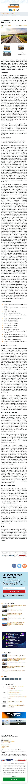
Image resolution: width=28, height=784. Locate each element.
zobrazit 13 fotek (22, 54)
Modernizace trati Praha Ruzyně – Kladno (16, 655)
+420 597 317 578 (7, 739)
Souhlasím (14, 779)
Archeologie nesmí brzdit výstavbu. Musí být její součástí (15, 667)
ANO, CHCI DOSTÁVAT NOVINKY (14, 591)
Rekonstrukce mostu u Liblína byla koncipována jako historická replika (14, 614)
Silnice (13, 13)
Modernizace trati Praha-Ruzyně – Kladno (16, 670)
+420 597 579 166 (6, 740)
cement (11, 679)
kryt (20, 679)
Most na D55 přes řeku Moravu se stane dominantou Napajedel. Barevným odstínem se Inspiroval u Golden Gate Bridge (15, 624)
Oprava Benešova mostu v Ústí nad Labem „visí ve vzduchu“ (16, 606)
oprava (7, 679)
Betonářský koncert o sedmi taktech (15, 610)
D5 (3, 679)
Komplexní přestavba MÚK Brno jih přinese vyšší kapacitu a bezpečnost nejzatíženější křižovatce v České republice (16, 659)
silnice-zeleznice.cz (5, 13)
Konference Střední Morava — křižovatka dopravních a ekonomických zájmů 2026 (16, 692)
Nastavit (14, 776)
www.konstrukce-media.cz (6, 742)
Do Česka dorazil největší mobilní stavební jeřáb (16, 663)
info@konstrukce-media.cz (9, 741)
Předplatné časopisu (5, 746)
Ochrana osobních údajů (6, 745)
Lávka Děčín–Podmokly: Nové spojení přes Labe (16, 618)
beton (16, 679)
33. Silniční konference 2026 (15, 701)
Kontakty (2, 747)
